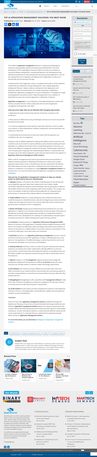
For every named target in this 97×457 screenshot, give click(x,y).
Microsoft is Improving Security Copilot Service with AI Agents (47, 418)
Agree (82, 450)
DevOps (46, 333)
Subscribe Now (82, 61)
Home (5, 12)
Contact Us (83, 454)
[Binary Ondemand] (11, 399)
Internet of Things (80, 162)
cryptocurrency (78, 173)
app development (14, 333)
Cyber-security (78, 168)
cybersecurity (80, 150)
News (55, 6)
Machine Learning (77, 128)
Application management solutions (31, 333)
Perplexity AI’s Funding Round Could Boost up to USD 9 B (27, 1)
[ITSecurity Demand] (36, 399)
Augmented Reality (79, 171)
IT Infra (21, 12)
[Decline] (95, 450)
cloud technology (80, 146)
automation (77, 176)
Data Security (78, 133)
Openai (87, 168)
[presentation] (67, 356)
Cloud (76, 179)
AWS (81, 165)
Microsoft (77, 143)
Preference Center (57, 454)
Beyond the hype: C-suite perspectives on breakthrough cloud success (78, 418)
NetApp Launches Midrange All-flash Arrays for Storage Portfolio (47, 434)
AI (81, 122)
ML (84, 153)
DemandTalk (51, 21)
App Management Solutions (35, 12)
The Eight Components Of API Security (78, 435)
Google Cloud (78, 159)
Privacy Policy (47, 454)
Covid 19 (88, 133)
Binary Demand (26, 454)
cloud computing (80, 156)
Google (76, 165)
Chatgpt (85, 176)
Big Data (76, 123)
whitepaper (11, 173)
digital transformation (79, 183)
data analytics (78, 153)
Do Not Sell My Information (71, 454)
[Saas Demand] (10, 6)
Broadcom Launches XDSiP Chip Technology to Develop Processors (46, 426)
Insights (46, 6)
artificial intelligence (79, 138)
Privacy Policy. (83, 44)
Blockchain (83, 179)
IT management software (57, 333)
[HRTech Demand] (60, 399)
